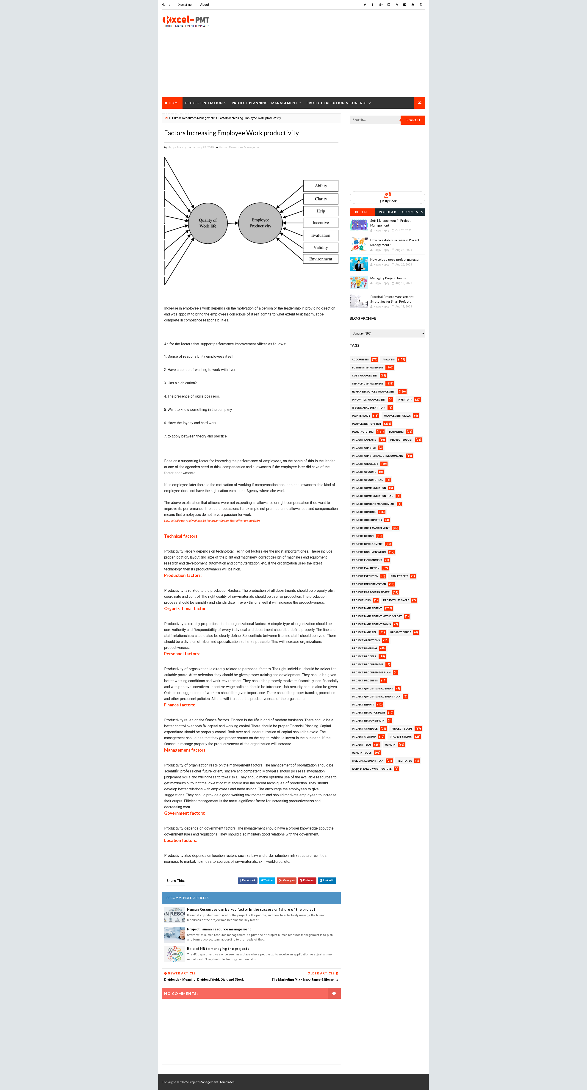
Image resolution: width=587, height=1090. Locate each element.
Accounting (360, 359)
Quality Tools (362, 752)
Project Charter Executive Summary (377, 455)
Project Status (401, 736)
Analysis (389, 359)
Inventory (405, 399)
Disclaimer (185, 4)
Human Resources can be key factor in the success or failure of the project (251, 909)
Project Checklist (365, 463)
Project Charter (364, 447)
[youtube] (412, 4)
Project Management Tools (371, 624)
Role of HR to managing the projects (218, 948)
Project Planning (364, 648)
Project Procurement (367, 664)
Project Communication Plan (372, 496)
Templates (404, 760)
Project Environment (367, 560)
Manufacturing (363, 431)
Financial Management (367, 383)
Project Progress (365, 680)
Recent (362, 212)
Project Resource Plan (368, 712)
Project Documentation (369, 552)
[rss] (396, 4)
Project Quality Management (372, 688)
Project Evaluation (365, 568)
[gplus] (380, 4)
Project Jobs (361, 600)
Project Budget (401, 439)
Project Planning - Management (265, 103)
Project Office (400, 632)
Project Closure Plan (367, 480)
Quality (390, 744)
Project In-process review (371, 592)
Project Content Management (373, 504)
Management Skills (397, 415)
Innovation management (368, 399)
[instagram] (388, 4)
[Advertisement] (293, 65)
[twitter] (364, 4)
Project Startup (364, 736)
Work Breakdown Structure (371, 768)
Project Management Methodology (377, 616)
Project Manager (364, 632)
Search (413, 120)
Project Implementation (369, 584)
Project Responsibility (368, 720)
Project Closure (181, 114)
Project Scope (401, 728)
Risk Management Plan (367, 760)
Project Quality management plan (376, 696)
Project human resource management (219, 929)
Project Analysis (364, 439)
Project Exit (399, 576)
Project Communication (369, 488)
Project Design (363, 536)
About (204, 4)
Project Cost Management (371, 528)
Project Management (367, 608)
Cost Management (364, 375)
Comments (413, 212)
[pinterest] (420, 4)
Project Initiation (204, 103)
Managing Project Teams (388, 278)
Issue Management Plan (368, 407)
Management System (366, 423)
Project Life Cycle (396, 600)
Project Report (363, 704)
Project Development (367, 544)
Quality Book (388, 201)
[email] (404, 4)
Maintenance (361, 415)
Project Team (361, 744)
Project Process (364, 656)
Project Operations (366, 640)
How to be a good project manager (395, 259)
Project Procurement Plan (371, 672)
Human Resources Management (240, 147)
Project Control (364, 512)
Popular (387, 212)
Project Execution (365, 576)
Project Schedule (364, 728)
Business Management (367, 367)
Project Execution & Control (337, 103)
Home (166, 4)
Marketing (396, 431)
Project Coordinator (367, 520)
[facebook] (372, 4)
